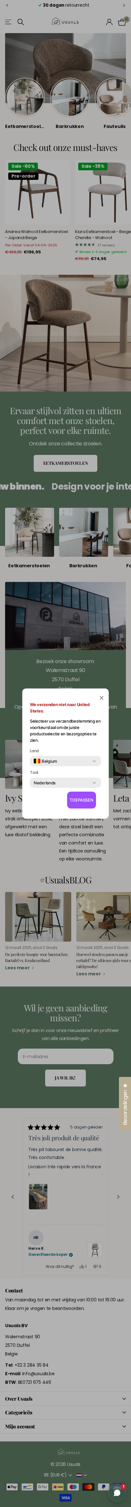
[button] (101, 697)
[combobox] (45, 761)
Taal (34, 772)
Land (34, 751)
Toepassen (81, 800)
